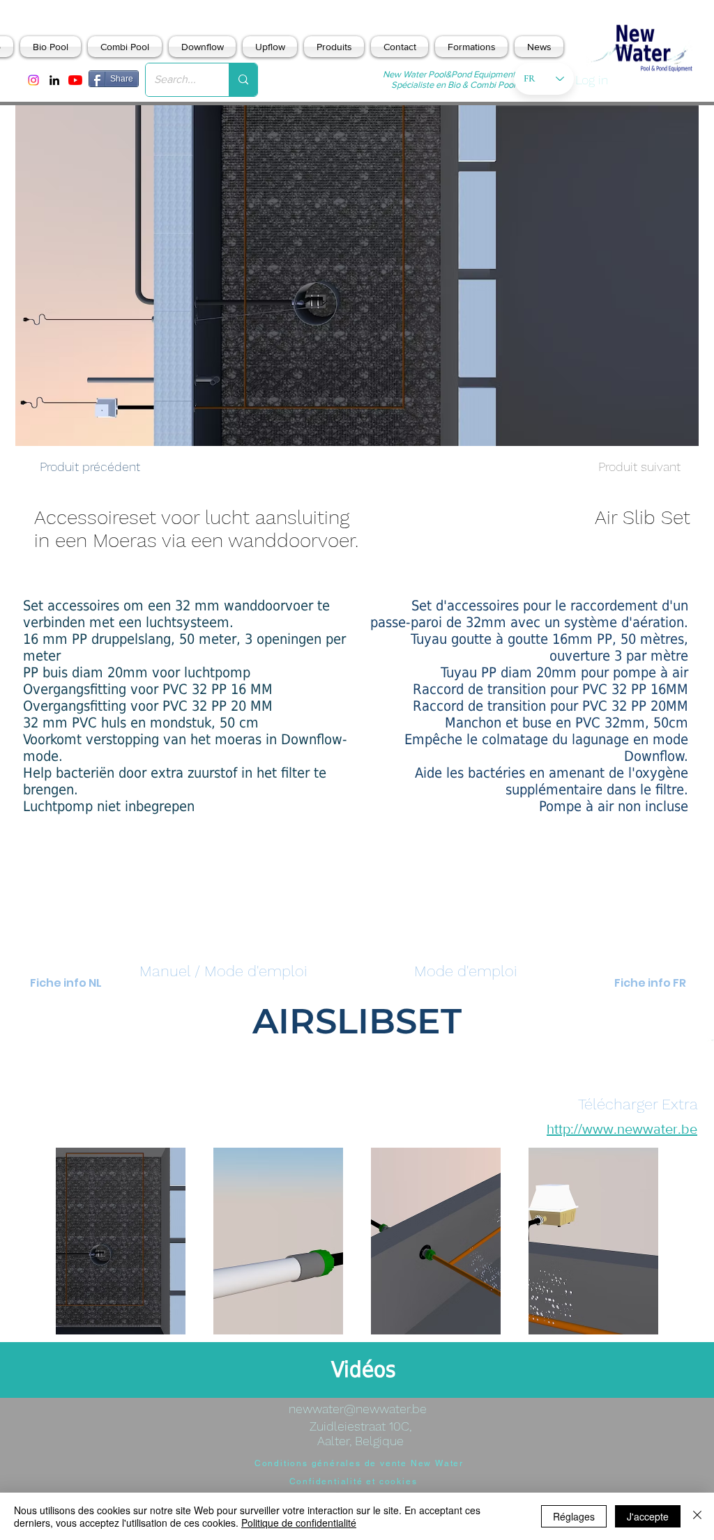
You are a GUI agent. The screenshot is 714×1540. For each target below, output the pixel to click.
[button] (223, 971)
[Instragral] (33, 80)
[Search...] (243, 79)
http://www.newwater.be (622, 1129)
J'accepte (648, 1516)
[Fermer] (697, 1516)
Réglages (574, 1516)
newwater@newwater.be (358, 1408)
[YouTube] (75, 80)
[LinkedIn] (54, 80)
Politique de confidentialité (298, 1523)
